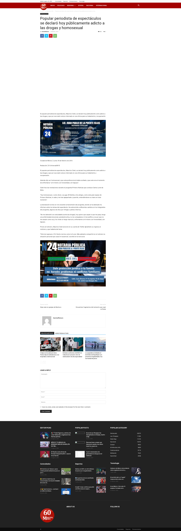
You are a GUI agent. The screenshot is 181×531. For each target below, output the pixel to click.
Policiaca (60, 5)
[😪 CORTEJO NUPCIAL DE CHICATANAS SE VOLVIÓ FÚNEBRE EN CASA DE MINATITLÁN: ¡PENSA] (66, 481)
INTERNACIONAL (101, 5)
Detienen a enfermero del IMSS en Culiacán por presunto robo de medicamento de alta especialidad (72, 354)
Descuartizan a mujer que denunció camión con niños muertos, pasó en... (94, 444)
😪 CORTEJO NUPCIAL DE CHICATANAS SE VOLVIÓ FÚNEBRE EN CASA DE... (50, 480)
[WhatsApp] (55, 36)
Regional (70, 5)
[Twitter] (46, 36)
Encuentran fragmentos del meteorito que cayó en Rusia (91, 308)
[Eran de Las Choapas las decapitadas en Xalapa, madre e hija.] (80, 435)
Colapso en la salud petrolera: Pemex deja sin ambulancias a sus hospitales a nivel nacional (49, 354)
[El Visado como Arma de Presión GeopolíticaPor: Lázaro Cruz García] (45, 454)
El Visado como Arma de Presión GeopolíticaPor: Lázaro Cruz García (61, 453)
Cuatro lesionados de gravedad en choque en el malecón (94, 453)
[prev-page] (41, 362)
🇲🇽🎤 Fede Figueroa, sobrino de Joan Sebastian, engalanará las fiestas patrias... (61, 434)
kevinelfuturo (45, 31)
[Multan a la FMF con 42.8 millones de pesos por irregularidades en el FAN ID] (101, 471)
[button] (138, 5)
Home (41, 11)
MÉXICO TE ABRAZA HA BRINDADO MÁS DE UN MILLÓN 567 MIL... (60, 444)
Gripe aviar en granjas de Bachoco (50, 307)
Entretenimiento (73, 1)
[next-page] (44, 362)
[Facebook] (42, 36)
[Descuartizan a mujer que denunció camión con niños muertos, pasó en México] (80, 444)
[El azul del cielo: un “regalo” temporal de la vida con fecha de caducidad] (136, 479)
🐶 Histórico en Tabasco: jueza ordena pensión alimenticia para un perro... (50, 470)
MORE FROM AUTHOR (61, 333)
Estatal (81, 5)
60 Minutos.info (49, 11)
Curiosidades (58, 1)
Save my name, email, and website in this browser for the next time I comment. (66, 407)
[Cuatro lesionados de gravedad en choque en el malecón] (80, 454)
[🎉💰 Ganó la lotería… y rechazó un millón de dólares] (66, 491)
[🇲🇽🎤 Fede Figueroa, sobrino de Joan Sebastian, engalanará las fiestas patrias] (45, 435)
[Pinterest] (51, 36)
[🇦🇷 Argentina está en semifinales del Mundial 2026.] (101, 480)
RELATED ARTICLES (47, 333)
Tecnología (81, 1)
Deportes (65, 1)
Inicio (52, 5)
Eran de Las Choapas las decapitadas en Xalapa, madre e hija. (95, 434)
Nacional (89, 5)
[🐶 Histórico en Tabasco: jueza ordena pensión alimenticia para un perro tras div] (66, 471)
